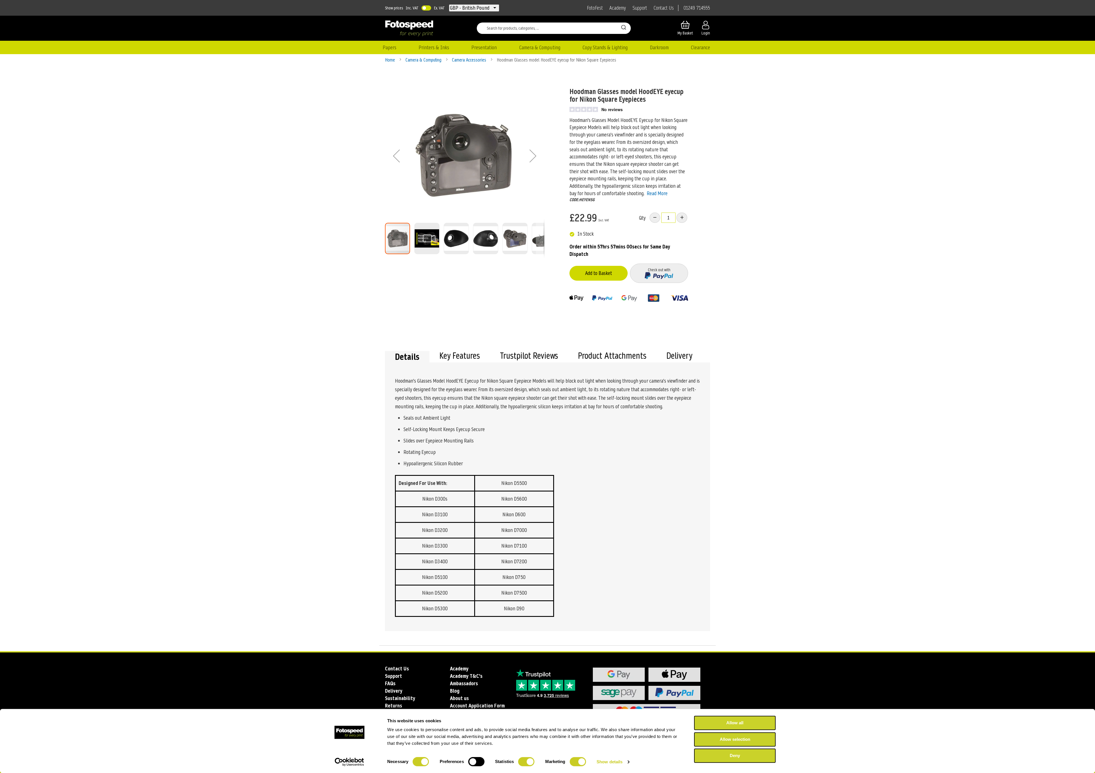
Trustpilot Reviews (529, 356)
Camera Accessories (469, 60)
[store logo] (409, 28)
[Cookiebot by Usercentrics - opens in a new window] (349, 762)
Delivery (679, 356)
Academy (617, 8)
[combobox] (554, 28)
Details (407, 356)
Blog (454, 690)
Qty (642, 217)
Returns (393, 705)
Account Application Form (477, 705)
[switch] (476, 762)
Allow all (734, 722)
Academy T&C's (466, 676)
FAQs (390, 683)
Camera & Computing (424, 60)
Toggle (426, 8)
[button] (470, 8)
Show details (609, 761)
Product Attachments (612, 356)
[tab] (407, 356)
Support (639, 8)
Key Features (459, 356)
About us (459, 698)
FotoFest (595, 8)
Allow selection (735, 739)
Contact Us (664, 8)
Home (390, 60)
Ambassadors (464, 683)
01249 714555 (697, 8)
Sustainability (400, 698)
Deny (735, 755)
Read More (657, 193)
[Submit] (624, 27)
